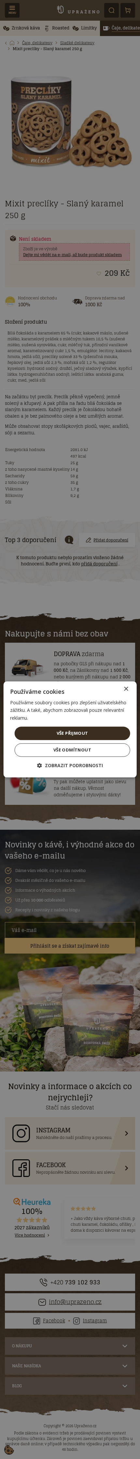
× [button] (125, 689)
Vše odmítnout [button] (72, 750)
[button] (70, 765)
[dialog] (70, 729)
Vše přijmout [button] (72, 733)
